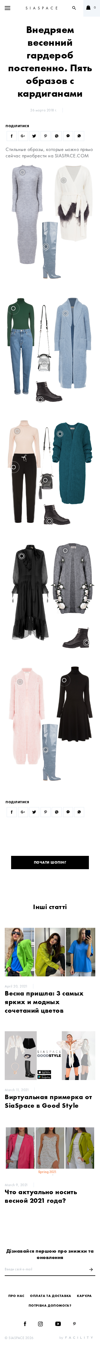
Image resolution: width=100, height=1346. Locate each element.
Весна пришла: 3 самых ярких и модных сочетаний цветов (44, 1002)
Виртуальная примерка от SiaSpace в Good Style (48, 1101)
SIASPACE (43, 8)
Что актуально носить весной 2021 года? (41, 1196)
